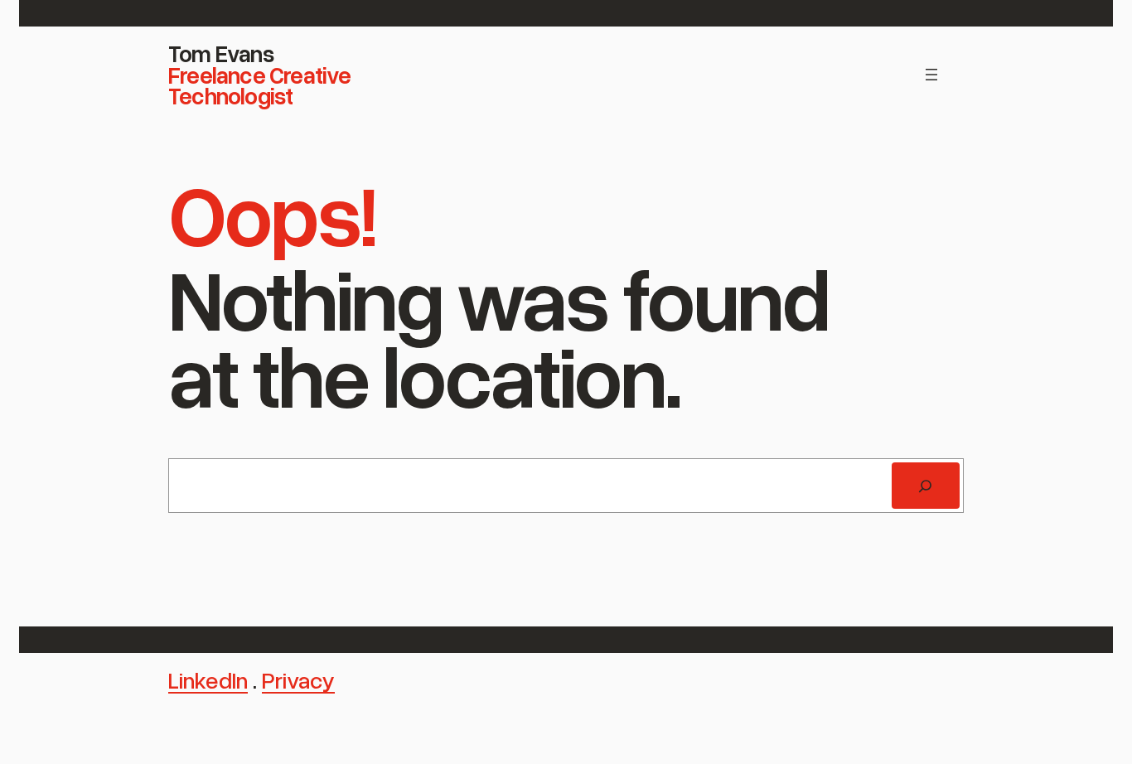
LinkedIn (208, 679)
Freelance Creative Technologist (259, 84)
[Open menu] (931, 75)
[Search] (926, 485)
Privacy (298, 679)
